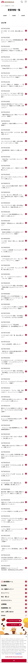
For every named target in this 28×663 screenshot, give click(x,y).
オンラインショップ (14, 620)
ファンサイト (14, 624)
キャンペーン (5, 593)
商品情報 (3, 585)
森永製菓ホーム (8, 581)
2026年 (5, 15)
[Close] (26, 636)
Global (3, 615)
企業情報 (3, 604)
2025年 (14, 15)
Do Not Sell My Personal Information (14, 656)
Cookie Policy (18, 653)
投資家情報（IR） (6, 608)
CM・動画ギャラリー (7, 589)
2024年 (23, 15)
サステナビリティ (6, 600)
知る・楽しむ (5, 596)
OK (14, 660)
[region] (14, 649)
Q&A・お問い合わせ (7, 611)
